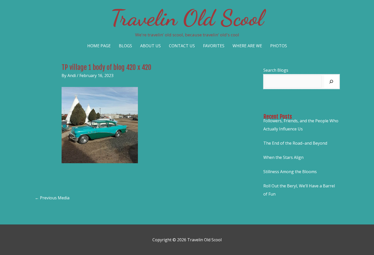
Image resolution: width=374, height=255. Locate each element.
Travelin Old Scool (187, 17)
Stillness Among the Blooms (290, 171)
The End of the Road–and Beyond (295, 143)
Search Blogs (275, 70)
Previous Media (52, 198)
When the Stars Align (283, 157)
